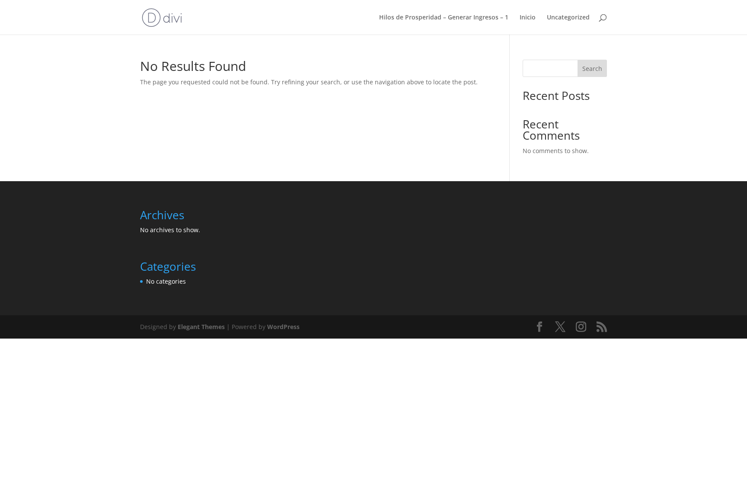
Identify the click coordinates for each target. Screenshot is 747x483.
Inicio (528, 17)
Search (592, 68)
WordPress (283, 327)
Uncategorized (568, 17)
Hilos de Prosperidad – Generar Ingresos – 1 (443, 17)
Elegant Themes (201, 327)
